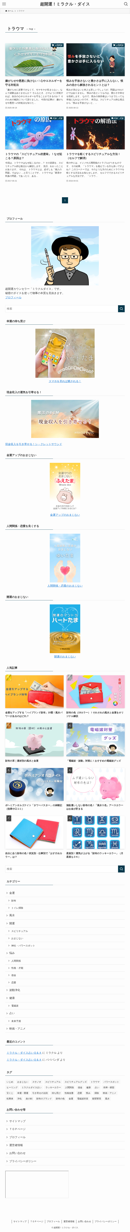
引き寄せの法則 (40, 1093)
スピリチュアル (19, 931)
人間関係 (16, 960)
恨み (88, 1093)
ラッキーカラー (53, 1087)
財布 (13, 900)
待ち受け (56, 1093)
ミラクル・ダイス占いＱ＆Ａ (24, 1052)
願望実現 (96, 1098)
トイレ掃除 (17, 908)
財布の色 (60, 1098)
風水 (12, 915)
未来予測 (16, 1021)
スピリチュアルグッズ (76, 1082)
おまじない (17, 938)
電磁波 (14, 1005)
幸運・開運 (22, 1093)
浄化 (19, 1098)
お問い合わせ (17, 1153)
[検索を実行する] (121, 308)
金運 (12, 892)
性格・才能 (17, 968)
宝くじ (10, 1093)
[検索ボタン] (126, 4)
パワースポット (111, 1082)
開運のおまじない (65, 656)
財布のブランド (44, 1098)
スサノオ (36, 1082)
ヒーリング (12, 1087)
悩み (12, 953)
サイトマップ (17, 1121)
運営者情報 (16, 1145)
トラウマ (95, 1082)
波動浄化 (14, 990)
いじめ (10, 1082)
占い (12, 1013)
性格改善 (69, 1093)
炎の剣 (29, 1098)
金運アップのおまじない (65, 514)
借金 (13, 975)
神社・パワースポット (23, 945)
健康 (12, 998)
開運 (12, 923)
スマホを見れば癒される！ (65, 381)
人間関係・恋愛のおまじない (65, 585)
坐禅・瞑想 (108, 1087)
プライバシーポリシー (22, 1161)
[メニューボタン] (4, 4)
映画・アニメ (17, 1028)
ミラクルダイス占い (31, 1087)
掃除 (96, 1093)
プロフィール (13, 297)
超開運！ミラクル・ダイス (65, 4)
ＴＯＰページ (17, 1129)
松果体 (10, 1098)
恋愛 (13, 982)
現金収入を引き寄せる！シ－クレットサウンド (33, 444)
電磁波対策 (82, 1098)
